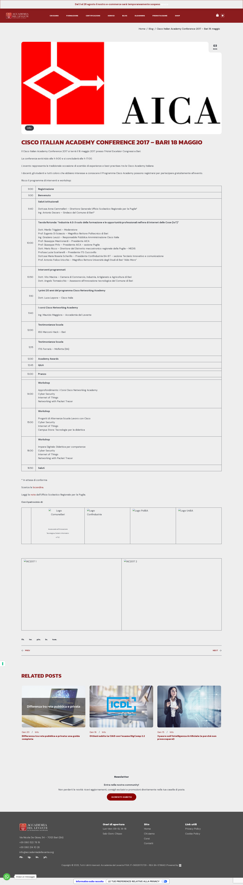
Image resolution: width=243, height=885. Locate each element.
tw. (30, 639)
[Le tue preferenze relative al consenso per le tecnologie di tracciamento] (2, 663)
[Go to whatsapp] (6, 876)
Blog (151, 28)
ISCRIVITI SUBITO (121, 797)
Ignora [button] (164, 4)
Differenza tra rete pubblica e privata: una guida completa (51, 737)
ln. (46, 639)
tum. (54, 639)
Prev (27, 650)
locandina (38, 487)
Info (29, 128)
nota (33, 494)
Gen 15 (160, 732)
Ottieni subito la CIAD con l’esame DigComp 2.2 (117, 736)
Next (215, 650)
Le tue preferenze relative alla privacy (134, 881)
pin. (39, 639)
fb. (22, 639)
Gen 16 (93, 732)
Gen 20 (25, 732)
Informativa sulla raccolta (90, 881)
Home (142, 28)
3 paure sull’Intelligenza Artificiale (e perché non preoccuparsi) (186, 737)
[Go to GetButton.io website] (6, 882)
